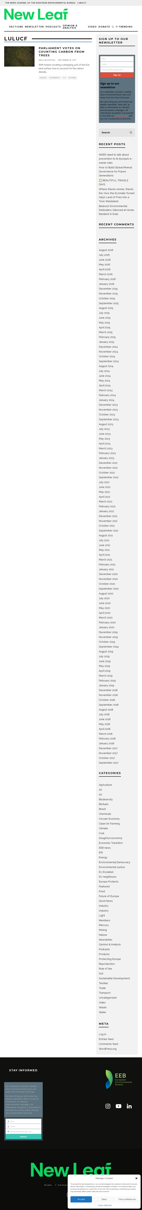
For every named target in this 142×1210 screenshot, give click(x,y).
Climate (43, 77)
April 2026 (105, 269)
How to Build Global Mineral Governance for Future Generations (115, 171)
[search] (131, 132)
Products (104, 954)
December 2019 (108, 632)
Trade (102, 988)
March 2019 (105, 675)
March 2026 (106, 274)
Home (48, 1185)
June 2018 (105, 719)
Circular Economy (109, 818)
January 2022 (106, 511)
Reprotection (107, 963)
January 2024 (106, 400)
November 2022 (108, 467)
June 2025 (105, 317)
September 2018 (109, 704)
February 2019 (107, 680)
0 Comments (54, 77)
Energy (103, 857)
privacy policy (121, 115)
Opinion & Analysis (70, 26)
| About (82, 3)
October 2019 (107, 641)
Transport (105, 992)
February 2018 (107, 738)
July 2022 (104, 482)
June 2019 (105, 661)
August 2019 (106, 651)
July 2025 (104, 312)
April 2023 (104, 443)
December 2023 (108, 404)
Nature (103, 934)
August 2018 (106, 709)
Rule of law (105, 968)
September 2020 (109, 588)
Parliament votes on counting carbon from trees (62, 51)
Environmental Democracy (114, 862)
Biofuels (103, 804)
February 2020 (107, 622)
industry (103, 905)
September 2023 (109, 419)
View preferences (127, 1199)
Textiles (103, 983)
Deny (104, 1199)
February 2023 (107, 453)
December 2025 (108, 288)
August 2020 (106, 593)
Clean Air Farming (109, 823)
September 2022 (108, 477)
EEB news (105, 847)
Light (102, 915)
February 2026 (107, 279)
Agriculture (105, 784)
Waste (102, 1007)
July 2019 (104, 656)
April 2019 (104, 670)
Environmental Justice (112, 867)
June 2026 (105, 259)
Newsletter (34, 26)
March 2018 (105, 733)
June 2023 (105, 433)
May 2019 (104, 665)
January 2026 (106, 283)
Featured (104, 886)
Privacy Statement (105, 1205)
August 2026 (106, 250)
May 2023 (104, 438)
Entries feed (106, 1039)
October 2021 (107, 525)
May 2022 (104, 491)
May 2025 (104, 322)
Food (102, 891)
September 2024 (109, 361)
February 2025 (107, 337)
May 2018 (104, 724)
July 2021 (104, 540)
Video (92, 26)
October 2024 (107, 356)
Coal (101, 833)
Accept (81, 1199)
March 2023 (105, 448)
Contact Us (66, 1185)
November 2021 (108, 521)
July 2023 (104, 428)
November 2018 (108, 695)
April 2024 (105, 385)
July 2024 (104, 371)
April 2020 (105, 612)
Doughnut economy (110, 838)
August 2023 (106, 424)
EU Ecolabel (106, 872)
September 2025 (109, 303)
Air (100, 789)
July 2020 (104, 598)
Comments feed (108, 1043)
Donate (104, 26)
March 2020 (106, 617)
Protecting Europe (110, 959)
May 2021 (104, 549)
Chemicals (105, 813)
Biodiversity (106, 799)
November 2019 (108, 637)
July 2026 (104, 254)
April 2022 (104, 496)
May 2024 (104, 380)
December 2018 (108, 690)
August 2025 (106, 308)
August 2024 (106, 366)
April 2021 (104, 554)
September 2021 (108, 530)
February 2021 (107, 564)
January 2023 (106, 458)
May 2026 (104, 264)
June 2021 (104, 545)
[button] (136, 1178)
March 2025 (105, 332)
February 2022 (107, 506)
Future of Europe (109, 896)
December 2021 (108, 516)
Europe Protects (108, 881)
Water (102, 1012)
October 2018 (107, 699)
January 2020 (106, 627)
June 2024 (105, 375)
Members (104, 920)
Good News (106, 900)
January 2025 (106, 341)
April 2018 (104, 728)
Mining (103, 929)
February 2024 (107, 395)
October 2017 (107, 758)
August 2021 (106, 535)
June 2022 (104, 487)
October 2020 (107, 583)
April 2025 (104, 327)
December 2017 (108, 748)
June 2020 (105, 603)
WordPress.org (107, 1048)
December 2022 (108, 462)
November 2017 (108, 753)
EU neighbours (107, 876)
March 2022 (105, 501)
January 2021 (106, 569)
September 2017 (108, 762)
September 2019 (109, 646)
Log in (102, 1034)
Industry (104, 910)
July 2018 (104, 714)
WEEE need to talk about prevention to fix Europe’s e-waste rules (115, 158)
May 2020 (104, 608)
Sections (16, 26)
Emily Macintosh (47, 60)
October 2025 (107, 298)
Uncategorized (107, 997)
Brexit (102, 809)
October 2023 (107, 414)
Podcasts (53, 26)
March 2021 (105, 559)
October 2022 (107, 472)
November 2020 (108, 578)
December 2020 (108, 574)
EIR (101, 852)
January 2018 (106, 743)
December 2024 (108, 346)
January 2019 (106, 685)
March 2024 (106, 390)
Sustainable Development (114, 978)
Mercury (104, 925)
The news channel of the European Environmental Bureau (40, 3)
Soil (101, 973)
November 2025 (108, 293)
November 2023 (108, 409)
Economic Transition (111, 842)
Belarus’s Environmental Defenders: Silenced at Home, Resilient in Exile (116, 210)
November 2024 (108, 351)
